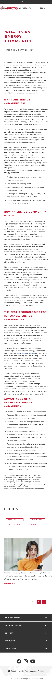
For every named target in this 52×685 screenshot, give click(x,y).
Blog (42, 8)
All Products (25, 8)
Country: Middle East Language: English (27, 671)
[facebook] (19, 662)
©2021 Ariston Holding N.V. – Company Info (26, 679)
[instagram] (26, 662)
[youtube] (32, 662)
